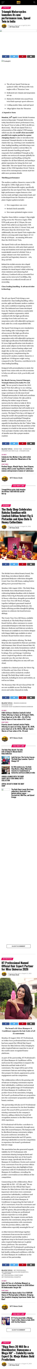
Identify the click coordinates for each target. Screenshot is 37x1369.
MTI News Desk (14, 27)
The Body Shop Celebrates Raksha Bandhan (17, 706)
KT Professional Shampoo (11, 1277)
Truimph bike (24, 451)
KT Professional (20, 1270)
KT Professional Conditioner (12, 1275)
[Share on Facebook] (6, 56)
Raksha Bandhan (20, 703)
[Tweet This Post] (14, 56)
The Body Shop (7, 705)
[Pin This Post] (22, 56)
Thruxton (27, 449)
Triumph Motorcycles (10, 451)
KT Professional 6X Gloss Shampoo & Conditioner (15, 1272)
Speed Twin (18, 449)
